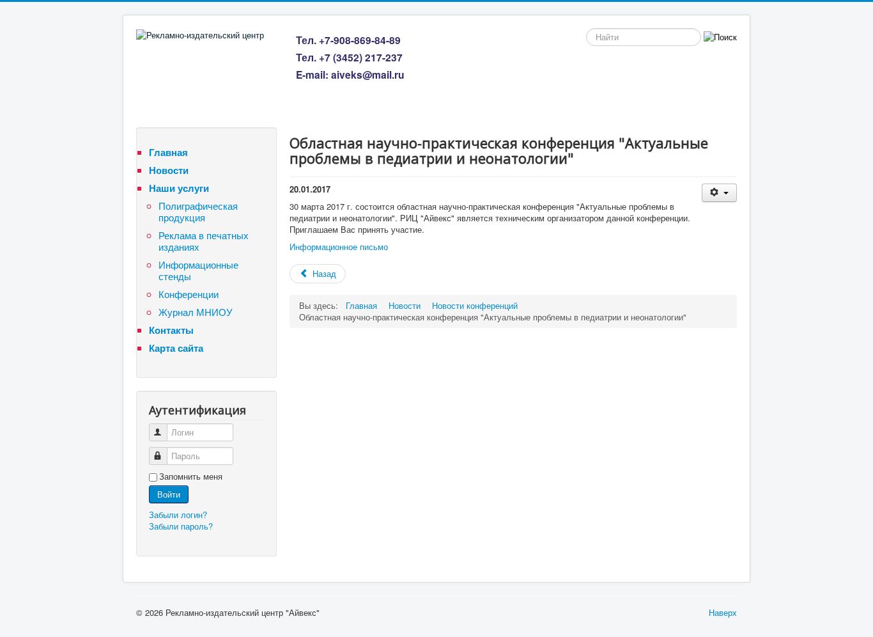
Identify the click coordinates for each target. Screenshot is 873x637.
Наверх (723, 612)
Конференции (188, 294)
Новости (169, 170)
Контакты (171, 330)
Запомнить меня (190, 476)
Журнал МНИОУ (195, 311)
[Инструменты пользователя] (719, 193)
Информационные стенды (198, 270)
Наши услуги (179, 188)
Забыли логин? (178, 514)
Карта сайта (176, 348)
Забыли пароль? (181, 526)
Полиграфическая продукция (198, 211)
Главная (168, 152)
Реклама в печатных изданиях (203, 240)
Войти (168, 494)
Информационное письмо (339, 246)
